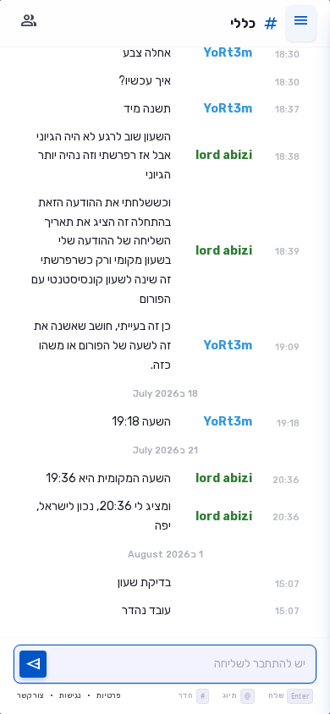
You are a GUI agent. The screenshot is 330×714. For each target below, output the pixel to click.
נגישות (69, 695)
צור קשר (30, 695)
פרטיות (108, 695)
